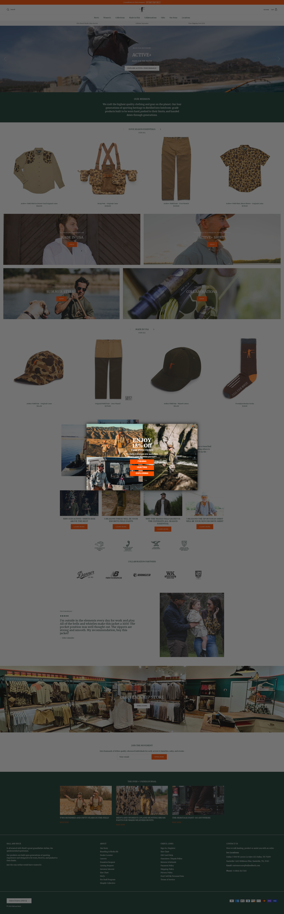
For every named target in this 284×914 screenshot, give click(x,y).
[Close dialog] (192, 426)
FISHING (142, 462)
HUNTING (142, 468)
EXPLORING (142, 474)
